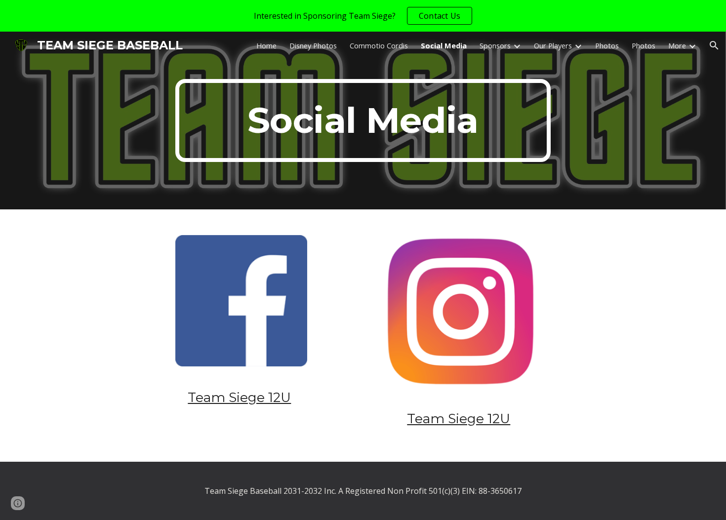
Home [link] (266, 45)
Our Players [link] (553, 45)
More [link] (677, 45)
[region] (363, 16)
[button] (714, 45)
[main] (363, 120)
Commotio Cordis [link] (379, 45)
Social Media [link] (444, 45)
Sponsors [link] (495, 45)
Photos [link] (607, 45)
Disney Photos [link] (313, 45)
